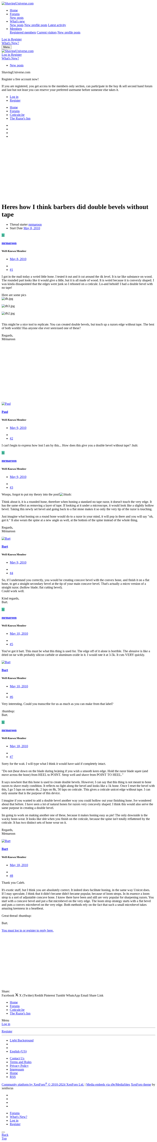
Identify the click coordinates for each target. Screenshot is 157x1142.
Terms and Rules (20, 1062)
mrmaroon (35, 224)
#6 (11, 697)
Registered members (23, 32)
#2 (11, 438)
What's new (17, 21)
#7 (11, 756)
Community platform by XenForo (43, 1084)
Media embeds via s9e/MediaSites (108, 1084)
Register (7, 1031)
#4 (11, 573)
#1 (11, 269)
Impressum (17, 1069)
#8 (11, 875)
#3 (11, 487)
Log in (6, 1024)
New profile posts (35, 25)
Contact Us (17, 1058)
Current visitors (47, 32)
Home (14, 10)
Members (16, 28)
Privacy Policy (19, 1065)
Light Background (22, 1040)
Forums (15, 14)
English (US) (18, 1051)
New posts (17, 17)
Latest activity (57, 25)
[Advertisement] (78, 170)
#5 (11, 644)
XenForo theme (141, 1084)
